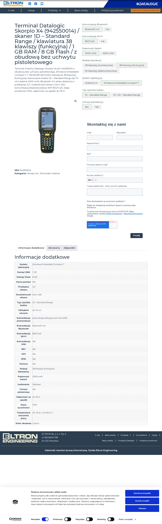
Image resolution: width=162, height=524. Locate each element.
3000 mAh (37, 376)
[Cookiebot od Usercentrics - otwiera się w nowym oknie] (15, 519)
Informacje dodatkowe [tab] (31, 248)
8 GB (34, 277)
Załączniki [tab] (69, 248)
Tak (97, 107)
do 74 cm (36, 310)
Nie (34, 282)
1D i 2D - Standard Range (126, 95)
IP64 (34, 405)
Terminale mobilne (50, 173)
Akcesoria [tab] (54, 248)
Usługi (31, 10)
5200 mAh (108, 53)
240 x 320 (37, 294)
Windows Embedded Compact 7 (48, 264)
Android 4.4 (91, 83)
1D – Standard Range (42, 302)
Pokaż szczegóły (126, 519)
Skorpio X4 (33, 173)
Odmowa (142, 508)
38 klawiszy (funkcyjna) (43, 369)
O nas (11, 10)
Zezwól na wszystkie (142, 493)
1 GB (34, 272)
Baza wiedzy (81, 10)
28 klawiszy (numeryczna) (99, 65)
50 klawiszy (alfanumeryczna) (101, 71)
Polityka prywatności (112, 10)
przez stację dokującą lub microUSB (49, 318)
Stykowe (36, 384)
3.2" (34, 287)
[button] (75, 101)
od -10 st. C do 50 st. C (42, 412)
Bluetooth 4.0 (39, 326)
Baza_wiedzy (107, 441)
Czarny (35, 423)
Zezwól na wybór (142, 501)
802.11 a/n (36, 333)
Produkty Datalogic (126, 441)
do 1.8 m (36, 397)
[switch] (67, 519)
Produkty (53, 10)
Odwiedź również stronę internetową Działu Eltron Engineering (81, 450)
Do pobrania (141, 435)
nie (107, 29)
